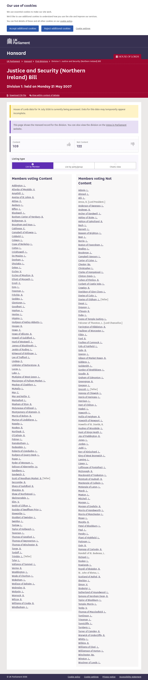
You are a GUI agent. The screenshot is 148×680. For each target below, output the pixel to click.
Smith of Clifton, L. (21, 505)
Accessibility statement (130, 677)
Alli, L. (81, 198)
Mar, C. (15, 392)
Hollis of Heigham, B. (89, 416)
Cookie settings (83, 28)
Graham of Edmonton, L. (91, 377)
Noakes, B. (17, 427)
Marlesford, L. (19, 400)
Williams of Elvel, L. (88, 647)
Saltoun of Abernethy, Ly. (25, 466)
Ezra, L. (16, 287)
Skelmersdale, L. (20, 498)
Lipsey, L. (83, 463)
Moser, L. (83, 518)
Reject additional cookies (57, 28)
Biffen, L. (16, 209)
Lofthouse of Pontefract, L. (92, 467)
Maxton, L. (83, 494)
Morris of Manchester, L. (90, 514)
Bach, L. (82, 225)
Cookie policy (74, 677)
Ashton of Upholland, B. (90, 221)
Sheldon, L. (84, 580)
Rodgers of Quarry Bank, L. (26, 455)
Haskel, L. (83, 408)
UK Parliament (13, 61)
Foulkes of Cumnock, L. (90, 342)
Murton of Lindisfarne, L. (24, 419)
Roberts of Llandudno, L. (24, 451)
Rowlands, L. (85, 565)
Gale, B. (82, 350)
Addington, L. (19, 185)
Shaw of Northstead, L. (24, 494)
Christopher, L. (86, 268)
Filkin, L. (82, 334)
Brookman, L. (85, 252)
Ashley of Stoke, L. (88, 217)
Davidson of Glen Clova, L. (92, 291)
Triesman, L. (84, 619)
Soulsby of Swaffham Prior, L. (27, 509)
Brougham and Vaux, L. (24, 224)
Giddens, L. (84, 362)
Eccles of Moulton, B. (23, 275)
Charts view (115, 167)
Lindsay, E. (17, 361)
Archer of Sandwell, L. (89, 213)
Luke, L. (16, 373)
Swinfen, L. (17, 521)
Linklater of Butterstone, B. (26, 365)
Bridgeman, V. (19, 220)
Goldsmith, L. (85, 366)
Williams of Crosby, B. (23, 603)
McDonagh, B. (85, 471)
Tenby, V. (82, 608)
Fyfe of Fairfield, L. (88, 346)
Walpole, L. (18, 591)
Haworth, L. (84, 412)
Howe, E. (16, 330)
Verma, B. (17, 568)
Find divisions (41, 61)
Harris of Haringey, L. (89, 397)
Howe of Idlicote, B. (22, 334)
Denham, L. (18, 259)
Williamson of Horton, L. (91, 650)
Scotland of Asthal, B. (89, 576)
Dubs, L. (82, 315)
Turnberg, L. (84, 627)
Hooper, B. (17, 326)
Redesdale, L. (19, 447)
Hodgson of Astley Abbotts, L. (27, 322)
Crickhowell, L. (19, 252)
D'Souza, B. (84, 311)
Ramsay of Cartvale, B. (90, 549)
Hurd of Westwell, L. (22, 341)
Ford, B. (82, 338)
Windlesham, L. (20, 607)
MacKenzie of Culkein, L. (91, 483)
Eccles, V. (17, 271)
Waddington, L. (20, 572)
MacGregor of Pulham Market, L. (29, 380)
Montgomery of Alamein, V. (26, 412)
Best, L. (82, 237)
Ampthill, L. (18, 193)
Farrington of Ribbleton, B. (92, 326)
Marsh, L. (83, 490)
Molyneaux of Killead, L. (24, 408)
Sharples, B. (18, 490)
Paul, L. (82, 529)
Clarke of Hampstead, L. (91, 272)
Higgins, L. (17, 318)
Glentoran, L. (19, 302)
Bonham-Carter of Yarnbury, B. (28, 216)
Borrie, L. (83, 241)
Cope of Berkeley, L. (22, 244)
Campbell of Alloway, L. (24, 232)
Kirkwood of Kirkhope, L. (24, 353)
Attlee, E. (17, 201)
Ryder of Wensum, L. (23, 462)
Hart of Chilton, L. (87, 405)
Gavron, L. (83, 354)
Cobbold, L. (18, 236)
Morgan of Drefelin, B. (89, 506)
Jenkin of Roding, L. (22, 349)
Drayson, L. (84, 307)
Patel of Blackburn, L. (89, 526)
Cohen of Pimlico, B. (88, 280)
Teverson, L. (18, 533)
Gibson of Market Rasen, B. (92, 358)
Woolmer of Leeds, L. (89, 662)
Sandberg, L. (18, 470)
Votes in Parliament (116, 125)
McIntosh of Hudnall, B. (90, 479)
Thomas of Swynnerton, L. (25, 540)
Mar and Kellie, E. (21, 396)
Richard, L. (83, 557)
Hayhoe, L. (17, 310)
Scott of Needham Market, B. (27, 478)
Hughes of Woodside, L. (90, 428)
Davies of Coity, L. (87, 295)
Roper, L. (16, 458)
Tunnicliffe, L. (85, 623)
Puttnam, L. (84, 541)
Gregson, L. (84, 385)
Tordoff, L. (17, 552)
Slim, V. (16, 501)
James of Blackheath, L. (24, 345)
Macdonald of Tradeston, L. (92, 475)
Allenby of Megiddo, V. (23, 189)
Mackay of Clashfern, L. (24, 384)
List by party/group (74, 167)
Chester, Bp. (84, 264)
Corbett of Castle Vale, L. (91, 284)
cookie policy (66, 21)
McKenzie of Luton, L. (89, 487)
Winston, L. (84, 658)
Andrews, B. (84, 209)
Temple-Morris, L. (87, 604)
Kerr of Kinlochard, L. (89, 451)
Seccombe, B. (19, 482)
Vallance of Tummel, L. (24, 564)
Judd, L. (82, 447)
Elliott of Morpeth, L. (23, 279)
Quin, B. (82, 545)
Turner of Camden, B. (89, 631)
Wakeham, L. (19, 579)
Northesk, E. (18, 431)
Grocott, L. (83, 389)
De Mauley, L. (19, 255)
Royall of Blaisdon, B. (89, 569)
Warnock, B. (18, 595)
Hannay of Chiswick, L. (90, 393)
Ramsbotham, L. (20, 443)
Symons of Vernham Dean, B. (93, 596)
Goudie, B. (83, 373)
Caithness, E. (18, 228)
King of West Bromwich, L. (91, 455)
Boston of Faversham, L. (90, 244)
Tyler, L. (16, 560)
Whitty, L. (83, 639)
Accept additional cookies (22, 28)
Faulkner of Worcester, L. (91, 330)
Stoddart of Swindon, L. (24, 517)
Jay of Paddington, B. (89, 436)
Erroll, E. (16, 283)
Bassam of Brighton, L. (90, 233)
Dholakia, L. (18, 263)
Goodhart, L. (18, 306)
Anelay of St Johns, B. (23, 197)
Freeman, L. (18, 291)
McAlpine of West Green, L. (26, 376)
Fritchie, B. (17, 295)
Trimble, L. (17, 556)
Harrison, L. (84, 401)
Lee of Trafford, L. (21, 357)
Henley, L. (17, 314)
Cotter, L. (17, 248)
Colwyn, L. (17, 240)
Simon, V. (83, 584)
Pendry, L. (83, 533)
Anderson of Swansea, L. (91, 205)
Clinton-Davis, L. (87, 276)
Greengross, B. (85, 381)
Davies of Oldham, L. (89, 299)
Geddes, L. (17, 298)
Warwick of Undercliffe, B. (91, 635)
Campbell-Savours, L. (89, 256)
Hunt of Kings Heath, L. (90, 432)
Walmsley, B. (18, 587)
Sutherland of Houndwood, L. (93, 592)
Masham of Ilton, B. (22, 404)
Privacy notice (108, 677)
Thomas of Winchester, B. (25, 544)
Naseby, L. (17, 423)
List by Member (33, 167)
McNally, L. (18, 388)
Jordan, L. (83, 444)
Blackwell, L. (18, 213)
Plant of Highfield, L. (89, 537)
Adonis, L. (83, 190)
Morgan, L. (83, 502)
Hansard (16, 53)
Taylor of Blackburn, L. (90, 600)
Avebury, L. (17, 205)
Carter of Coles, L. (87, 260)
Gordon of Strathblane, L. (91, 369)
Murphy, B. (83, 522)
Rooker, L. (83, 561)
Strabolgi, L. (84, 588)
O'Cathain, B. (18, 435)
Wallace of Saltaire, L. (23, 583)
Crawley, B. (84, 287)
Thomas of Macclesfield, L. (92, 611)
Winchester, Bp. (86, 654)
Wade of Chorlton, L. (23, 576)
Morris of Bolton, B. (22, 416)
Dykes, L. (16, 267)
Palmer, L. (17, 439)
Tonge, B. (16, 548)
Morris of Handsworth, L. (91, 510)
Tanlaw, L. (17, 525)
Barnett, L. (83, 229)
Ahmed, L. (83, 194)
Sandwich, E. (18, 474)
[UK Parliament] (18, 41)
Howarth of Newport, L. (90, 420)
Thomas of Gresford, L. (23, 537)
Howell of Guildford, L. (23, 337)
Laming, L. (83, 459)
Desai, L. (82, 303)
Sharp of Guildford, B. (23, 486)
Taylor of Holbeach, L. (23, 529)
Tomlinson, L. (85, 615)
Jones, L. (83, 440)
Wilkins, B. (83, 643)
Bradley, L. (83, 248)
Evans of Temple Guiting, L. (92, 319)
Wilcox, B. (17, 599)
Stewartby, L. (19, 513)
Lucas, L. (16, 369)
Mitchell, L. (84, 498)
